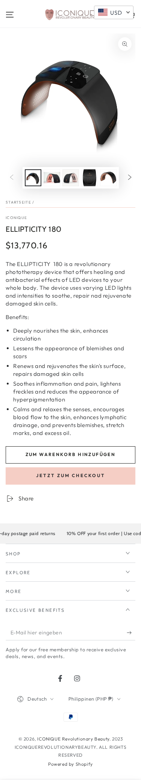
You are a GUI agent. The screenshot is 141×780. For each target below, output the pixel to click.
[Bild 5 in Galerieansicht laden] (108, 177)
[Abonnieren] (131, 633)
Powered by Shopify (70, 764)
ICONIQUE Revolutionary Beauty (73, 739)
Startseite (18, 202)
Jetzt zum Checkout (70, 475)
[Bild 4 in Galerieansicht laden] (89, 177)
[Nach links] (11, 177)
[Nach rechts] (129, 177)
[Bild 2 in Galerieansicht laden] (52, 177)
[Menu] (10, 14)
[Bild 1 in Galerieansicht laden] (33, 177)
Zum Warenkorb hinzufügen (71, 454)
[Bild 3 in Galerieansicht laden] (70, 177)
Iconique (16, 217)
